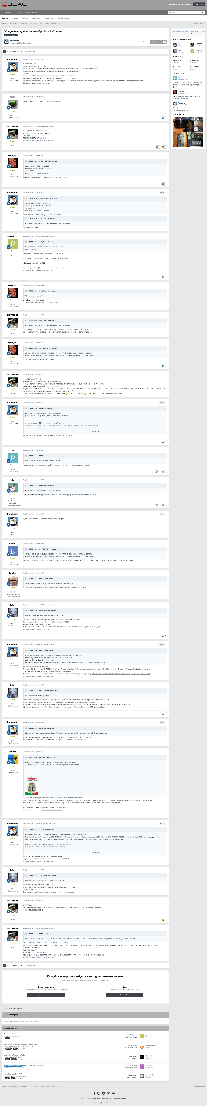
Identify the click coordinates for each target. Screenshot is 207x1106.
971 (13, 562)
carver (45, 408)
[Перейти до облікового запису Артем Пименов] (142, 1046)
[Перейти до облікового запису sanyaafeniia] (142, 1076)
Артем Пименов (14, 1046)
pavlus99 (12, 1068)
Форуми (5, 18)
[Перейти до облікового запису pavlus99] (142, 1066)
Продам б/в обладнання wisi (33, 1065)
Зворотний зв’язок (119, 1098)
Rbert (11, 1036)
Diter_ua (12, 155)
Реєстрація (199, 4)
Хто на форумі (49, 18)
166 (13, 145)
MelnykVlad (13, 1057)
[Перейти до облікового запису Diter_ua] (13, 163)
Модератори (36, 18)
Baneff (12, 543)
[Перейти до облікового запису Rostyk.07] (13, 244)
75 (14, 255)
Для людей (27, 43)
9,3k (13, 624)
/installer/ (148, 1035)
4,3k (13, 115)
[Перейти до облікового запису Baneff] (13, 551)
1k (13, 78)
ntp (12, 480)
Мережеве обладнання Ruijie (14, 1055)
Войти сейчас (124, 995)
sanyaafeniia (149, 1075)
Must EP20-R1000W (109, 800)
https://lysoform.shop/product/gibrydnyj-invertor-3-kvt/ (48, 258)
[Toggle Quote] (26, 161)
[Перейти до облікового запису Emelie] (13, 581)
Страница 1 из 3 (31, 51)
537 (13, 174)
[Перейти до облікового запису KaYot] (13, 612)
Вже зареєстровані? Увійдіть (180, 4)
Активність (18, 12)
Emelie (12, 573)
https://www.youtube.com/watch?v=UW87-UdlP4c (41, 302)
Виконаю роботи (10, 1034)
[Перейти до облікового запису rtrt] (13, 458)
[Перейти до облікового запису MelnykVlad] (142, 1057)
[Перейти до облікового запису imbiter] (13, 759)
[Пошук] (203, 12)
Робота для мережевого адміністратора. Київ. (20, 1044)
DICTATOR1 (12, 126)
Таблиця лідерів (63, 18)
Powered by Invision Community (103, 1103)
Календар (15, 18)
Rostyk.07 (12, 236)
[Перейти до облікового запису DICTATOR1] (13, 134)
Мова (83, 1098)
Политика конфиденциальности (99, 1098)
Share (144, 42)
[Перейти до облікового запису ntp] (13, 487)
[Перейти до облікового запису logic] (13, 104)
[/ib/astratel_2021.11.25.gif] (31, 785)
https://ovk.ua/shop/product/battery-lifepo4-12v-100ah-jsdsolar (93, 669)
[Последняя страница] (21, 51)
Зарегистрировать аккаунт (46, 995)
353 (13, 592)
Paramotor (16, 41)
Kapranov (12, 1076)
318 (13, 499)
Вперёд (16, 51)
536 (13, 469)
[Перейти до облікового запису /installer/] (142, 1036)
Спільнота (7, 12)
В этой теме (194, 12)
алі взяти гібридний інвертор (52, 810)
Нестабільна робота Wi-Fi (13, 1074)
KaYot (12, 605)
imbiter (12, 752)
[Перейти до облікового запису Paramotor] (6, 41)
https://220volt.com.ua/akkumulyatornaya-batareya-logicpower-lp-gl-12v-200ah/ (121, 674)
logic (12, 97)
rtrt (12, 450)
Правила (25, 18)
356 (13, 770)
